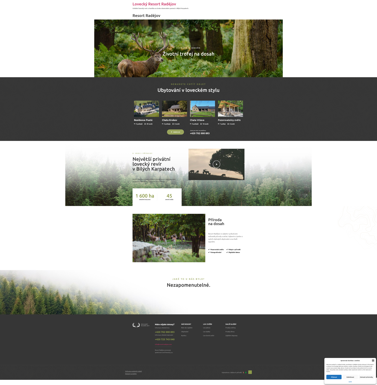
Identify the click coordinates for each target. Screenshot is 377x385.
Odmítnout (350, 377)
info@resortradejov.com (163, 344)
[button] (373, 360)
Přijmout (334, 377)
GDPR (350, 381)
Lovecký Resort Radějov (154, 3)
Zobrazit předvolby (366, 377)
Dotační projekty (131, 374)
